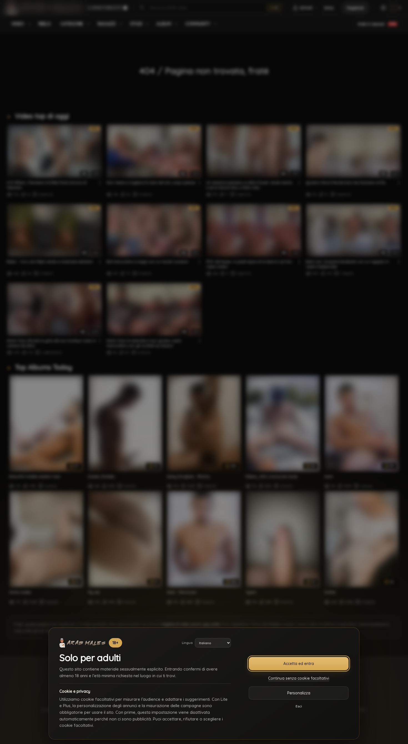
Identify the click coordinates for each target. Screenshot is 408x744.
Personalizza (298, 692)
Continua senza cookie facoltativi (298, 678)
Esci (299, 706)
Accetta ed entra (298, 663)
